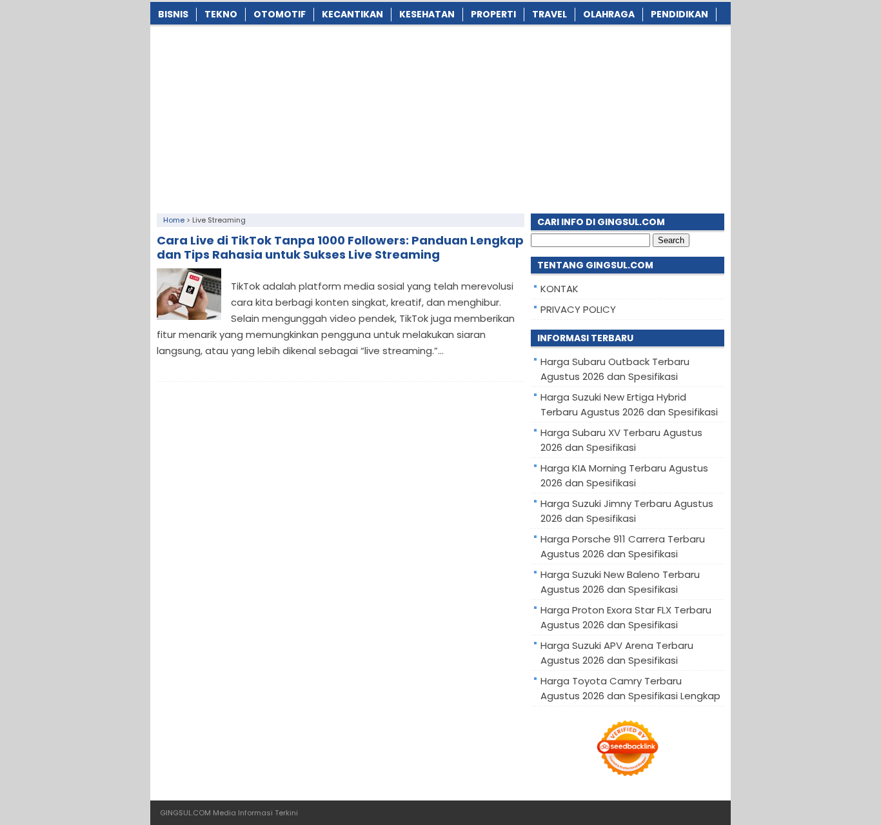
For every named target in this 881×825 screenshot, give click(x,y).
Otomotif (279, 14)
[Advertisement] (440, 116)
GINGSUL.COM (185, 813)
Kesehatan (427, 14)
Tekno (220, 14)
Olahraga (609, 14)
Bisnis (173, 14)
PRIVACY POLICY (578, 309)
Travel (549, 14)
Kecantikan (352, 14)
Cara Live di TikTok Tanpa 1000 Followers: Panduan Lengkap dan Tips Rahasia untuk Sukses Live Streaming (340, 247)
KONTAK (559, 288)
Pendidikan (679, 14)
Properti (493, 14)
